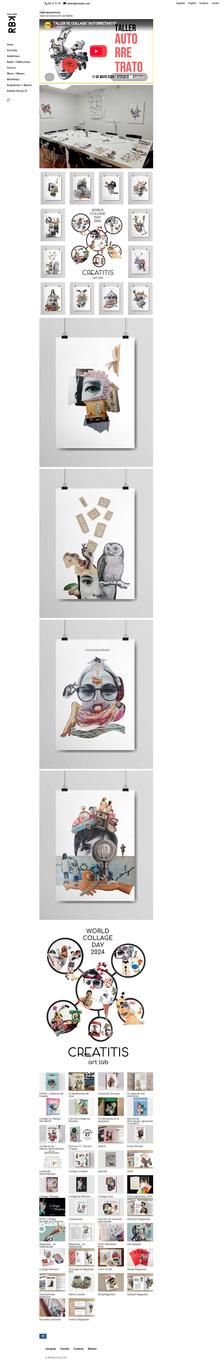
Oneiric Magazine (79, 1319)
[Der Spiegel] (140, 1232)
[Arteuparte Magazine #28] (81, 1257)
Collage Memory (49, 1269)
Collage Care (105, 1196)
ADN (130, 1171)
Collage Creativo (78, 1171)
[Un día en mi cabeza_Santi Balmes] (52, 1134)
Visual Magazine (136, 1269)
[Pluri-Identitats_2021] (140, 1184)
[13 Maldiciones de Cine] (81, 1081)
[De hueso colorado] (52, 1307)
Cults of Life (105, 1269)
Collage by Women (79, 1196)
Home (10, 44)
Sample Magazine (137, 1294)
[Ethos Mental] (140, 1134)
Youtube (64, 1348)
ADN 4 (101, 1146)
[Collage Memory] (52, 1257)
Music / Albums (15, 73)
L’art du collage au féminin (79, 1120)
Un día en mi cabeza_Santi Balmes (51, 1147)
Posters (11, 68)
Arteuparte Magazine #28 (81, 1270)
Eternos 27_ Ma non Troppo (80, 1147)
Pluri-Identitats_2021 (139, 1196)
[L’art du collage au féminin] (81, 1106)
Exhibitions (13, 56)
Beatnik (102, 1171)
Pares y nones (77, 1294)
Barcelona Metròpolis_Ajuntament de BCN (140, 1121)
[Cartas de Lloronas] (111, 1081)
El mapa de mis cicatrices (136, 1095)
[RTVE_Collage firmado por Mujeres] (52, 1207)
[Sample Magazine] (140, 1282)
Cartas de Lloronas (109, 1093)
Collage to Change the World (50, 1120)
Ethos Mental (135, 1146)
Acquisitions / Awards (19, 85)
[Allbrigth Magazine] (140, 1207)
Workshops (13, 79)
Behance (92, 1348)
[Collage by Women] (81, 1184)
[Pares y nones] (81, 1282)
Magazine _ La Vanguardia (47, 1245)
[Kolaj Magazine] (111, 1282)
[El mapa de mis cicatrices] (140, 1081)
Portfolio (12, 50)
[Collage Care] (111, 1184)
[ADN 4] (111, 1134)
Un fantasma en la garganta (108, 1120)
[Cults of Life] (111, 1257)
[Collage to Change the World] (52, 1106)
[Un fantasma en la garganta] (111, 1106)
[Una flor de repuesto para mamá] (111, 1207)
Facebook (78, 1348)
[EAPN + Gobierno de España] (52, 1081)
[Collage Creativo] (81, 1159)
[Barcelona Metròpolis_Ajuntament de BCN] (140, 1106)
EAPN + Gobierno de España (51, 1095)
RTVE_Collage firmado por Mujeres (51, 1220)
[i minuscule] (81, 1207)
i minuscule (75, 1219)
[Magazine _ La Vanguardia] (52, 1232)
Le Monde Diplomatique (47, 1172)
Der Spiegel (134, 1244)
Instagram (51, 1348)
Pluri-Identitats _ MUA (108, 1245)
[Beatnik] (111, 1159)
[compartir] (43, 1336)
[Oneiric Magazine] (81, 1307)
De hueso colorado (50, 1319)
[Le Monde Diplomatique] (52, 1159)
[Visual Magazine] (140, 1257)
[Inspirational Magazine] (52, 1282)
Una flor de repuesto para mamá (110, 1220)
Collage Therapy (49, 1196)
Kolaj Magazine (106, 1294)
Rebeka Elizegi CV (17, 91)
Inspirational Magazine (47, 1295)
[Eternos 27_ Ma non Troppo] (81, 1134)
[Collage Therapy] (52, 1184)
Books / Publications (18, 62)
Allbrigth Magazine (138, 1219)
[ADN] (140, 1159)
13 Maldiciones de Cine (79, 1095)
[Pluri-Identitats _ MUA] (111, 1232)
